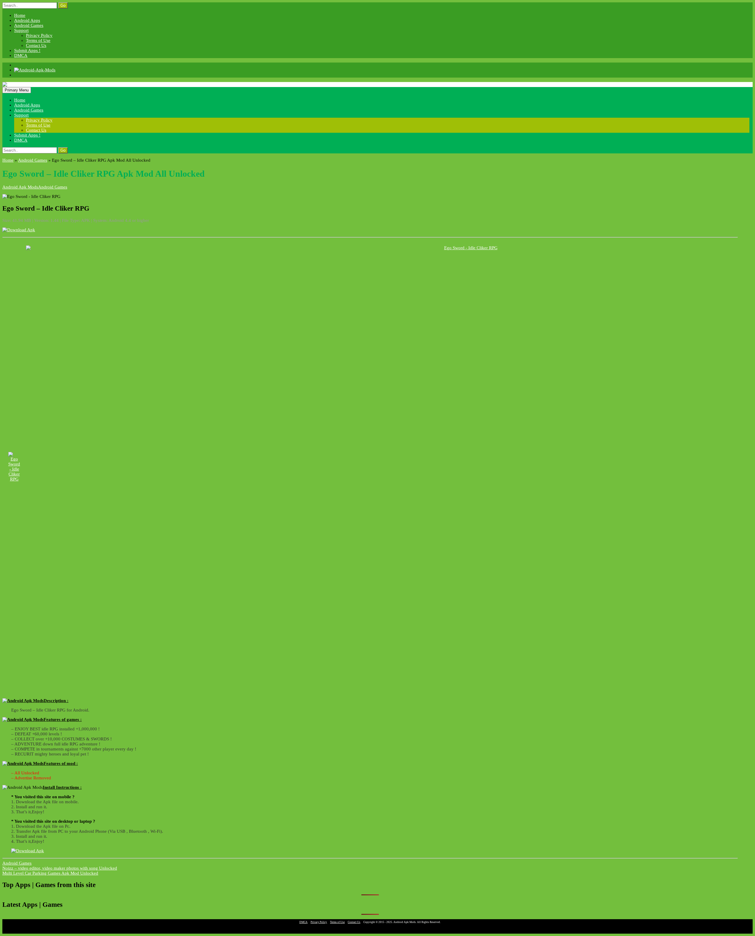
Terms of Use (38, 40)
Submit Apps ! (27, 50)
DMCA (20, 55)
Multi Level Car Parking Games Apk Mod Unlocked (50, 873)
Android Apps (27, 20)
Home (19, 15)
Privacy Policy (39, 35)
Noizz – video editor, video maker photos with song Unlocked (59, 868)
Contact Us (36, 45)
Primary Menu (17, 90)
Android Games (28, 25)
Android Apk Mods (20, 187)
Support (21, 30)
